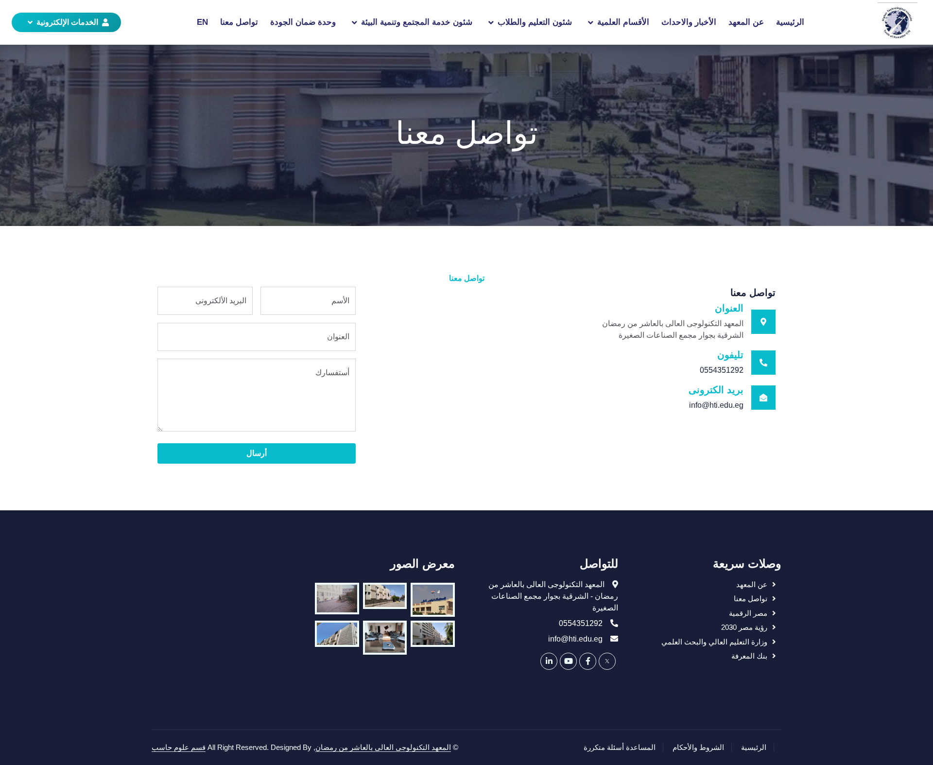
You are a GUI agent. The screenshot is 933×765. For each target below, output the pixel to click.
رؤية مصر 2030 (744, 627)
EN (202, 22)
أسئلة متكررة (604, 747)
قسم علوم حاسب (179, 747)
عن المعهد (746, 22)
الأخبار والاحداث (688, 22)
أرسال (256, 453)
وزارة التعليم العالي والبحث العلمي (714, 642)
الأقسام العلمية (623, 22)
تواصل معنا (239, 22)
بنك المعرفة (749, 656)
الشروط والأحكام (698, 747)
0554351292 (721, 370)
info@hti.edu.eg (716, 405)
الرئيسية (790, 22)
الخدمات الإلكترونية (67, 22)
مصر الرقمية (748, 613)
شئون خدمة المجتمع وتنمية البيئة (416, 22)
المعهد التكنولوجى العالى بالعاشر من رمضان (383, 747)
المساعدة (641, 747)
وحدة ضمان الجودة (303, 22)
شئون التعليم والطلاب (535, 22)
